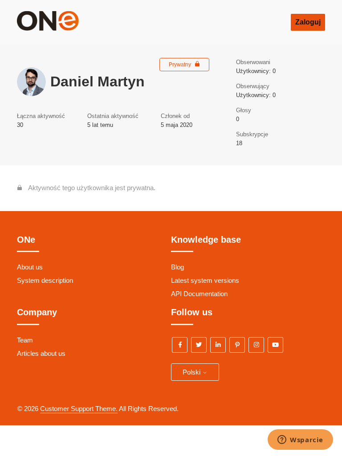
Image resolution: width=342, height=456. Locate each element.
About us (30, 267)
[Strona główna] (61, 28)
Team (25, 340)
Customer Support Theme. (79, 408)
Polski (192, 372)
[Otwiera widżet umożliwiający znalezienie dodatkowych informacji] (300, 440)
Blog (177, 267)
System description (45, 280)
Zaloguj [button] (308, 22)
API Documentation (199, 293)
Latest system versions (205, 280)
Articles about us (41, 353)
